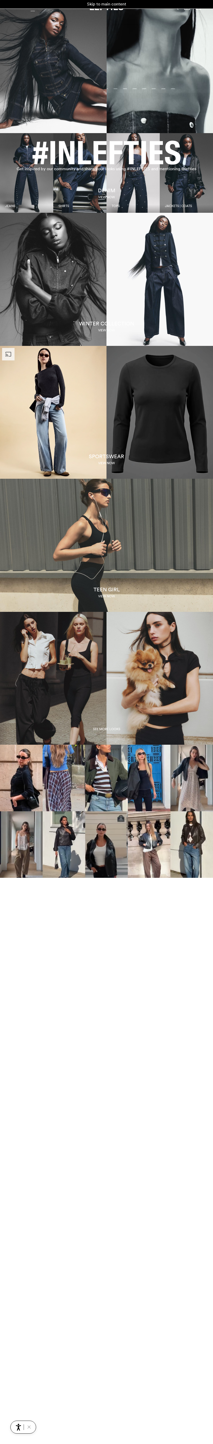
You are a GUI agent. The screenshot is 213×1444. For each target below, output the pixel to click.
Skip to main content (106, 4)
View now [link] (106, 197)
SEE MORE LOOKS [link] (106, 729)
